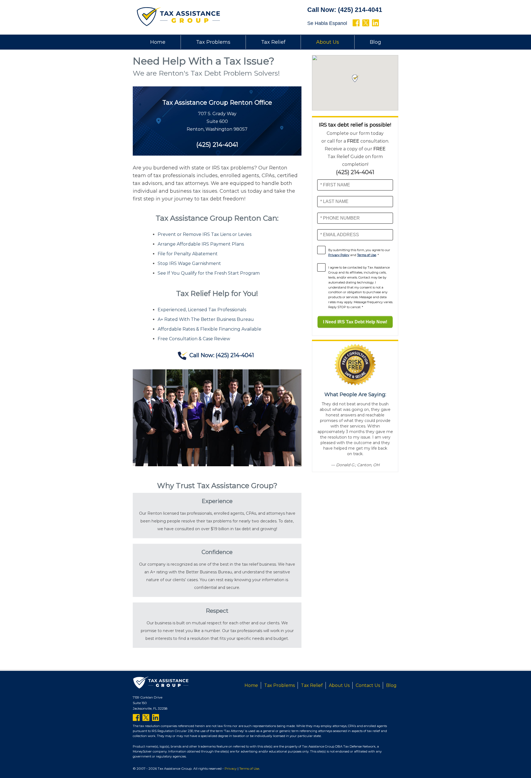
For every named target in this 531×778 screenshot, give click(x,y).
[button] (355, 78)
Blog (375, 42)
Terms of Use (366, 255)
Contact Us (368, 685)
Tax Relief (273, 42)
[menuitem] (158, 42)
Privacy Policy (338, 255)
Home (157, 42)
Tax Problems (213, 42)
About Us (327, 42)
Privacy (231, 768)
